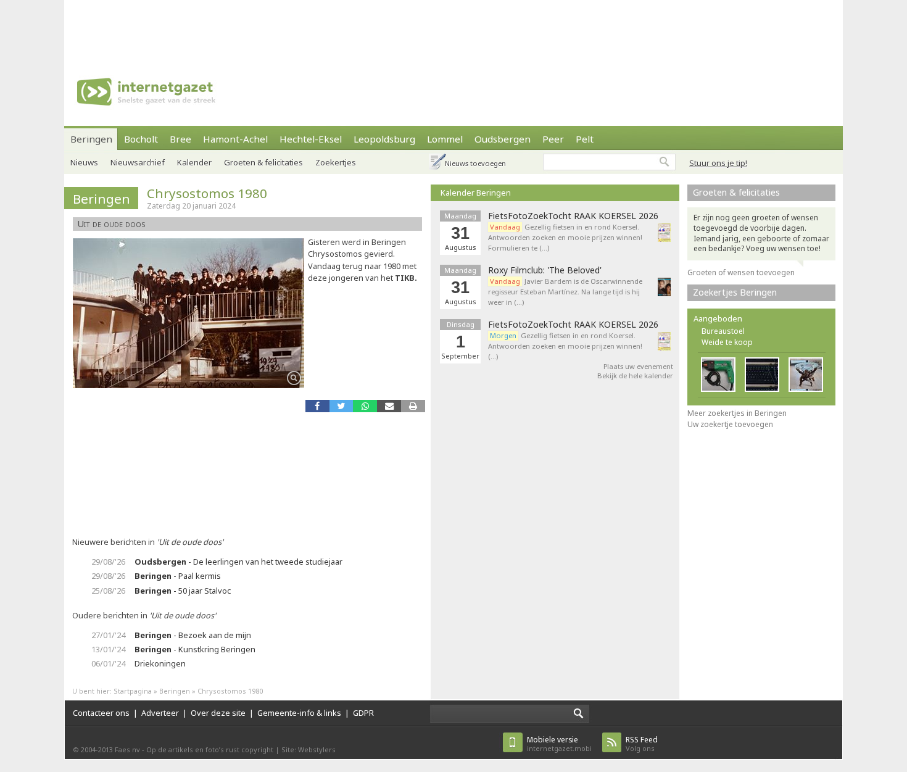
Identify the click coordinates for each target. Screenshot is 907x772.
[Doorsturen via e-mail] (389, 406)
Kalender (194, 162)
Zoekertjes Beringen (735, 292)
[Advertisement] (453, 28)
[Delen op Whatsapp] (365, 406)
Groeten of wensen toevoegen (741, 272)
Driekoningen (160, 663)
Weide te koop (727, 342)
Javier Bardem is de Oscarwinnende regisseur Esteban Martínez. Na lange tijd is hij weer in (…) (565, 291)
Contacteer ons (101, 712)
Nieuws (84, 162)
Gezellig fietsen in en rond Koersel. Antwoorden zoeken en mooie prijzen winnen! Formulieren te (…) (565, 237)
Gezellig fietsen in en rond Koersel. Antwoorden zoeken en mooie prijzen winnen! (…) (565, 346)
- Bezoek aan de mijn (193, 635)
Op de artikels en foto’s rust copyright (209, 749)
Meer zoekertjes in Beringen (737, 413)
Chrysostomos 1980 (207, 193)
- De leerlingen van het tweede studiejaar (238, 561)
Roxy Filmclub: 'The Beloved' (545, 270)
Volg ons (642, 744)
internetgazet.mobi (559, 744)
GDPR (363, 712)
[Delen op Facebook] (317, 406)
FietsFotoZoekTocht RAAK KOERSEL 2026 (573, 216)
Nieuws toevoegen (475, 163)
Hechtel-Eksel (311, 139)
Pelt (585, 139)
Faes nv (127, 749)
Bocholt (141, 139)
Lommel (445, 139)
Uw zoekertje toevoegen (730, 424)
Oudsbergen (502, 139)
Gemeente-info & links (299, 712)
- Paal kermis (178, 575)
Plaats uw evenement (638, 366)
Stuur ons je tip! (718, 162)
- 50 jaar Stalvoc (183, 590)
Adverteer (160, 712)
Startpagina (133, 690)
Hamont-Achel (235, 139)
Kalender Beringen (476, 192)
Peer (553, 139)
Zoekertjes (335, 162)
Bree (180, 139)
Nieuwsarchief (137, 162)
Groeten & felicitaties (263, 162)
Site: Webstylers (308, 749)
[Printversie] (413, 406)
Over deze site (218, 712)
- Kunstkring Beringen (195, 649)
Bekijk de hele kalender (635, 375)
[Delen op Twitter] (341, 406)
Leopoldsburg (384, 139)
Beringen (91, 139)
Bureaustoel (723, 331)
